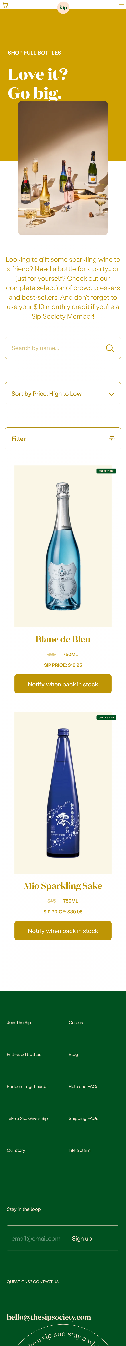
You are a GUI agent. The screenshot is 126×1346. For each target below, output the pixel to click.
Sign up (82, 1238)
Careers (76, 1022)
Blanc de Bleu (63, 639)
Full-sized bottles (24, 1054)
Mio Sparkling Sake (63, 885)
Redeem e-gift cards (27, 1086)
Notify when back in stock (63, 683)
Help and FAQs (83, 1086)
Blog (73, 1054)
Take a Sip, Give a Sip (27, 1118)
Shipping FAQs (83, 1118)
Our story (16, 1150)
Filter (19, 438)
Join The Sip (19, 1022)
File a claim (80, 1150)
